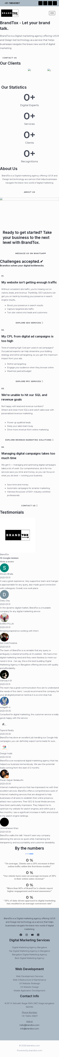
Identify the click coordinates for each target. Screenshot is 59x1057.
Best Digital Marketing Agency (29, 958)
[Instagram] (26, 935)
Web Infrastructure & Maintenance (29, 980)
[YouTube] (32, 935)
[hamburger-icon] (52, 13)
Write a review (7, 561)
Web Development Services (29, 976)
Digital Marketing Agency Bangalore (29, 947)
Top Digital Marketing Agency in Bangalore (29, 951)
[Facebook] (21, 935)
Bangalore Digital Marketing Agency (29, 954)
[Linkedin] (38, 935)
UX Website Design (29, 987)
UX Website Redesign (29, 983)
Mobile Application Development (29, 990)
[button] (2, 74)
